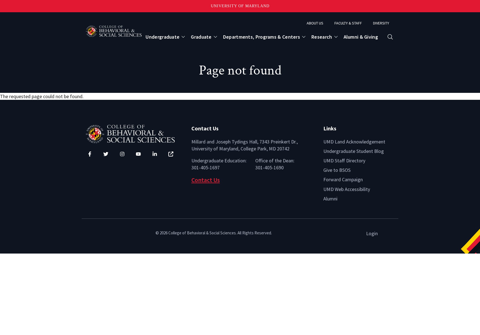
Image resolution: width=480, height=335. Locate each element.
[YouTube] (138, 154)
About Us (315, 23)
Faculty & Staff (348, 23)
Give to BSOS (337, 170)
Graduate (201, 37)
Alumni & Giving (361, 37)
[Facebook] (90, 154)
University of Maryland (240, 6)
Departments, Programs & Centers (261, 37)
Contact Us (205, 180)
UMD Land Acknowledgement (354, 141)
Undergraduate (162, 37)
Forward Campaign (343, 179)
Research (321, 37)
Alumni (330, 198)
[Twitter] (106, 154)
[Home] (134, 133)
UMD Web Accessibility (346, 189)
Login (372, 233)
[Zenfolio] (171, 154)
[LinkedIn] (155, 154)
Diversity (381, 23)
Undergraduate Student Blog (353, 151)
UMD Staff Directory (344, 160)
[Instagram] (122, 154)
